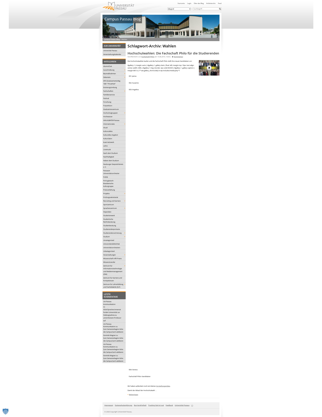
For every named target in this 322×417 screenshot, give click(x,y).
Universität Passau (110, 50)
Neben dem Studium (111, 160)
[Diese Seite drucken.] (192, 405)
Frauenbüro (107, 105)
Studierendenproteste (111, 229)
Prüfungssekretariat (110, 197)
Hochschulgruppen (110, 113)
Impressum (108, 405)
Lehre (105, 146)
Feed (219, 3)
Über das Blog (199, 3)
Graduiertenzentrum (111, 109)
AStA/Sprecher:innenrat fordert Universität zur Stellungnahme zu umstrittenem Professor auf (112, 315)
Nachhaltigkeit (108, 157)
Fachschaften (108, 91)
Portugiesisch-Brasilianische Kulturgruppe (108, 183)
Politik (105, 177)
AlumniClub (107, 66)
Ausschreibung (108, 70)
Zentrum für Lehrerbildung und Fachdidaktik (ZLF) (113, 285)
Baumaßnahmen (109, 73)
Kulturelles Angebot (110, 135)
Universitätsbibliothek (111, 244)
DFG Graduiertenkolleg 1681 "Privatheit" (111, 82)
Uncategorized (108, 240)
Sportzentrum (108, 204)
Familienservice (109, 95)
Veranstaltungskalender (112, 54)
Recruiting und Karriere (111, 201)
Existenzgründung (110, 87)
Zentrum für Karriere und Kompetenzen (112, 279)
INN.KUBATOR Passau (111, 120)
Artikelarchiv (210, 3)
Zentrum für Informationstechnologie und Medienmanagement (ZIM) (112, 270)
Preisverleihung (109, 190)
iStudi (105, 127)
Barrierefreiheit (140, 405)
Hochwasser (107, 116)
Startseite (181, 3)
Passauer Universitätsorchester (111, 171)
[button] (220, 9)
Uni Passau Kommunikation (109, 302)
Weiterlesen (133, 394)
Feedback (169, 405)
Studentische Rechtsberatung (109, 220)
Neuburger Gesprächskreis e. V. (113, 165)
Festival (106, 98)
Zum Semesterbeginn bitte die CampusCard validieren (113, 330)
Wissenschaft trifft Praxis (112, 258)
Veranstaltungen (109, 255)
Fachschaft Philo (147, 57)
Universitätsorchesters (111, 247)
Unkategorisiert (109, 251)
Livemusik (107, 149)
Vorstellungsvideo (163, 386)
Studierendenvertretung (112, 233)
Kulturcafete (107, 131)
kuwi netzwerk (108, 142)
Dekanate (106, 77)
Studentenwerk (109, 215)
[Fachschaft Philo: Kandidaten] (209, 74)
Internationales (109, 124)
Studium (106, 236)
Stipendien (107, 212)
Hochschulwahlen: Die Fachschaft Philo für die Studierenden (173, 53)
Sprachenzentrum (110, 208)
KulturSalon (107, 138)
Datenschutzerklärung (123, 405)
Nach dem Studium (110, 153)
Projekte (106, 193)
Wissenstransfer (109, 262)
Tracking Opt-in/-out (156, 405)
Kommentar (178, 57)
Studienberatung (109, 225)
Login (189, 3)
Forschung (107, 102)
